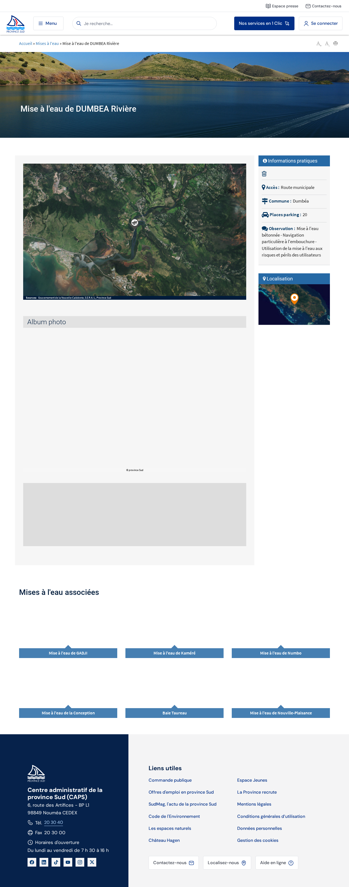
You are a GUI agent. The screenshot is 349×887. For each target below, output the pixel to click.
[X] (92, 862)
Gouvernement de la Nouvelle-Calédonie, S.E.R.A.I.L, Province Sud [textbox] (74, 297)
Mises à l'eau (47, 43)
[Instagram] (80, 862)
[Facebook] (32, 862)
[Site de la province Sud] (16, 23)
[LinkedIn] (44, 862)
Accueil (25, 43)
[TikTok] (56, 862)
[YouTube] (68, 862)
